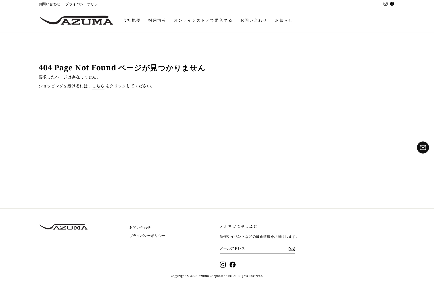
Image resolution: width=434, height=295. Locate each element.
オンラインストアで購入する (203, 20)
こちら (98, 85)
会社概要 (132, 20)
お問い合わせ (49, 4)
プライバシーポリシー (83, 4)
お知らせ (284, 20)
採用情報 (157, 20)
